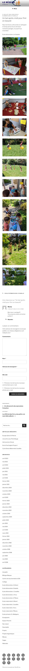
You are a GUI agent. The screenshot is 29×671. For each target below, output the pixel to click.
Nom (4, 358)
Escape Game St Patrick (9, 435)
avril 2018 (5, 562)
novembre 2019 (6, 510)
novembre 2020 (7, 491)
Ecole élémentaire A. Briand (10, 585)
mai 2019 (5, 526)
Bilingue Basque (7, 575)
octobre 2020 (6, 494)
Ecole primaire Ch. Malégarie (10, 614)
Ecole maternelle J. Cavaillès (10, 604)
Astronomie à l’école (8, 442)
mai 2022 (5, 461)
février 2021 (5, 481)
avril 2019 (5, 530)
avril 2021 (5, 478)
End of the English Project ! (10, 445)
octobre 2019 (6, 513)
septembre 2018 (7, 552)
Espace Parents (6, 620)
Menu (15, 8)
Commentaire (6, 336)
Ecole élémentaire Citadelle (14, 293)
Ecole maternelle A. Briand (9, 601)
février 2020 (6, 500)
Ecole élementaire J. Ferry (9, 595)
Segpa (4, 640)
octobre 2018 (6, 549)
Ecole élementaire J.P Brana (10, 598)
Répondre (10, 319)
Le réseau (8, 2)
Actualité (5, 572)
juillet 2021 (5, 468)
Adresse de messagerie (9, 366)
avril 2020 (5, 497)
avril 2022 (5, 465)
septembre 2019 (7, 517)
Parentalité (5, 627)
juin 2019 (5, 523)
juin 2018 (5, 555)
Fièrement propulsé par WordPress (11, 667)
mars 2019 (5, 533)
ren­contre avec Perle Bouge (10, 439)
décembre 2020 (7, 487)
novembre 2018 (6, 546)
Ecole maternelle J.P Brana (9, 611)
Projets (4, 630)
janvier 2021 (5, 484)
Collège (4, 582)
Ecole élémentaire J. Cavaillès (10, 591)
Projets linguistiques (8, 633)
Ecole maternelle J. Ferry (9, 608)
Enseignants (6, 617)
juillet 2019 (5, 520)
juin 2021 (5, 471)
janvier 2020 (6, 504)
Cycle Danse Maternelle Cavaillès (11, 448)
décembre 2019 (6, 507)
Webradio (5, 643)
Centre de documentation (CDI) (11, 578)
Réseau (4, 637)
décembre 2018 (6, 542)
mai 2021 (5, 474)
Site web (4, 375)
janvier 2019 (5, 539)
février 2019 (5, 536)
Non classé (5, 624)
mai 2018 (5, 559)
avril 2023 (5, 458)
